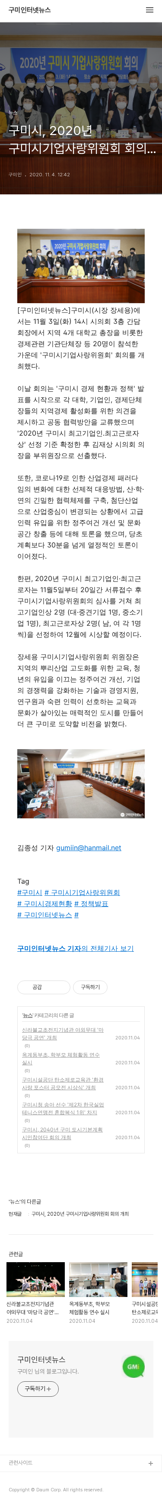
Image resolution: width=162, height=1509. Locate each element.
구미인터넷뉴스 (30, 10)
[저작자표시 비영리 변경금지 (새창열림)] (119, 987)
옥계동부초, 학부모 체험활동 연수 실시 (61, 1058)
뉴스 (27, 1015)
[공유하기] (49, 987)
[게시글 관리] (60, 987)
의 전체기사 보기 (75, 948)
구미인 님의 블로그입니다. (48, 1371)
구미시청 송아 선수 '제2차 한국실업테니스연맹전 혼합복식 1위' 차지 (63, 1108)
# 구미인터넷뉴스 (44, 914)
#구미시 (29, 892)
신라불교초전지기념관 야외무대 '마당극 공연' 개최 (63, 1033)
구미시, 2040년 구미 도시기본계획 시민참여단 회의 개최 (62, 1133)
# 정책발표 (91, 903)
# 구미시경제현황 (44, 903)
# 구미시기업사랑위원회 (82, 892)
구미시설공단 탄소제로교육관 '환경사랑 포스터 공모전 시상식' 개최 (63, 1083)
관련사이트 (20, 1463)
